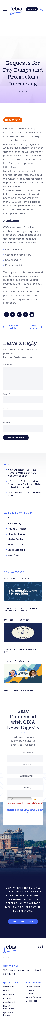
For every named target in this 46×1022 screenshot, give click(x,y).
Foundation (8, 994)
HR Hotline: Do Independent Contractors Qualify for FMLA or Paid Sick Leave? (24, 484)
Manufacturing (16, 534)
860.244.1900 (9, 974)
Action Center (33, 986)
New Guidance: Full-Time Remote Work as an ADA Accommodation (22, 473)
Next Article (33, 327)
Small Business (16, 549)
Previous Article (13, 327)
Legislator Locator (31, 992)
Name (6, 394)
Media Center (15, 539)
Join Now (32, 9)
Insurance (8, 998)
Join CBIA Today (23, 921)
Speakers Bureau (8, 1013)
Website (6, 422)
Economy (13, 518)
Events (6, 990)
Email (6, 408)
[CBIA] (16, 11)
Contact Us (9, 986)
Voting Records (33, 997)
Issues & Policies (17, 528)
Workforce (14, 555)
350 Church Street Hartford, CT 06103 (22, 970)
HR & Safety (14, 523)
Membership (9, 1002)
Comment (8, 364)
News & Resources (8, 1007)
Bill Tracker (31, 1000)
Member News (16, 544)
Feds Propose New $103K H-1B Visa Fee (24, 494)
